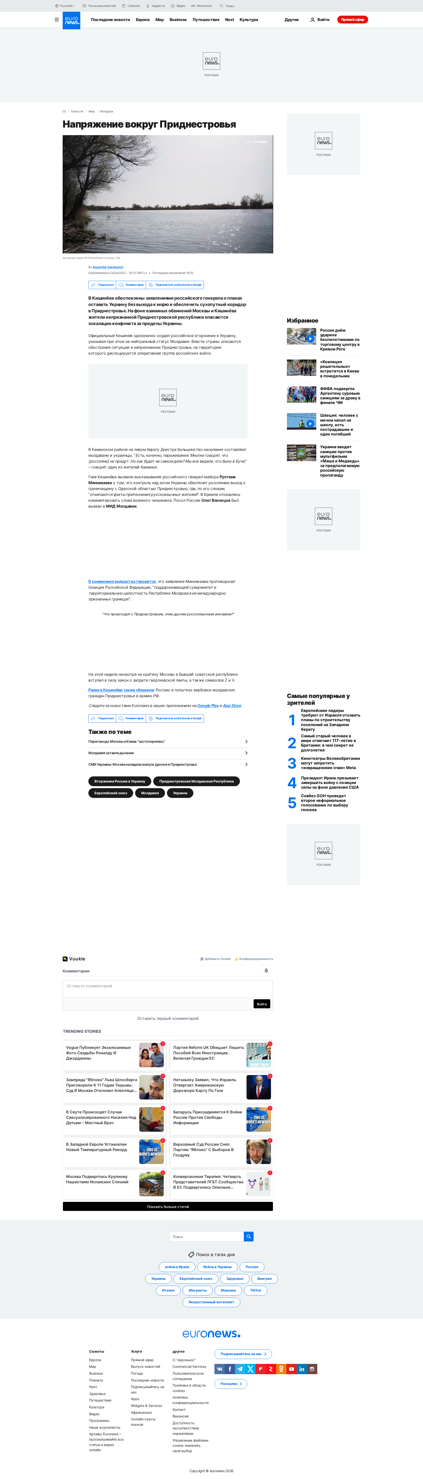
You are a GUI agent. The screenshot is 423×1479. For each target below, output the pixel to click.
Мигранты (198, 1290)
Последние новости (110, 19)
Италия (168, 1290)
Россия (252, 1267)
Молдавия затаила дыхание (111, 753)
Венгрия (265, 1278)
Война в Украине (217, 1267)
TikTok (255, 1290)
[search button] (221, 6)
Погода (137, 1373)
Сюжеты (96, 1351)
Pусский (65, 6)
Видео (94, 1414)
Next (229, 19)
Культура (249, 19)
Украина (180, 793)
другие (178, 1351)
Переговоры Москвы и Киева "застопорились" (126, 741)
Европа (143, 19)
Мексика (228, 1290)
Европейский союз (110, 793)
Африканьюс (141, 1412)
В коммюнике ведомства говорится (122, 581)
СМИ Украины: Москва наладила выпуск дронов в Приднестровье (142, 764)
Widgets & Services (146, 1405)
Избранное (302, 320)
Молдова (106, 111)
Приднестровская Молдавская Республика (196, 781)
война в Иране (177, 1267)
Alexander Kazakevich (108, 267)
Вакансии (180, 1416)
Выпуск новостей (145, 1366)
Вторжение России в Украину (119, 781)
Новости (77, 111)
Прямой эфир (352, 19)
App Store (232, 705)
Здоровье (234, 1278)
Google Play (207, 705)
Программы (99, 1420)
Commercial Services (189, 1366)
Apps (135, 1399)
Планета (96, 1380)
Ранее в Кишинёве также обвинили (121, 689)
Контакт (179, 1409)
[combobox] (246, 6)
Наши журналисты (104, 1427)
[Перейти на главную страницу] (71, 20)
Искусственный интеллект (211, 1302)
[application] (168, 194)
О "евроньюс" (184, 1360)
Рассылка (229, 1383)
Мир (159, 19)
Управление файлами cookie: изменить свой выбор (190, 1445)
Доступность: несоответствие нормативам (186, 1428)
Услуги (136, 1351)
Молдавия (150, 793)
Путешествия (206, 19)
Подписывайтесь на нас (241, 1354)
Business (178, 19)
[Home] (64, 111)
